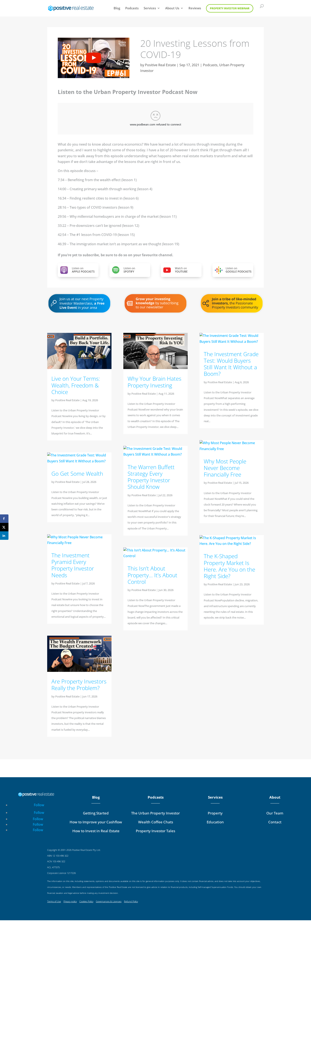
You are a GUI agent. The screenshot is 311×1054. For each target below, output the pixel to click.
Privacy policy (70, 901)
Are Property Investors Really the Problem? (78, 685)
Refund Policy (131, 901)
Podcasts (132, 8)
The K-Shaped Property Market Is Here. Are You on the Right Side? (229, 566)
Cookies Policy (86, 901)
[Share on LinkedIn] (4, 535)
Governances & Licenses (108, 901)
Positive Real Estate (160, 65)
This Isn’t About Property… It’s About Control (152, 575)
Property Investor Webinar (229, 8)
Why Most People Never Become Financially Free (225, 467)
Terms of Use (54, 901)
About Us (172, 8)
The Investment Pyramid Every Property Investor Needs (72, 565)
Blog (117, 8)
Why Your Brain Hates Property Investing (154, 382)
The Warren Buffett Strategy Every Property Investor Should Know (151, 477)
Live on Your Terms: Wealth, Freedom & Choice (75, 385)
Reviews (195, 8)
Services (150, 8)
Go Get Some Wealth (77, 473)
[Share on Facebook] (4, 518)
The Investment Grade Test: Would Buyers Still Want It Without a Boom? (231, 364)
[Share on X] (4, 527)
